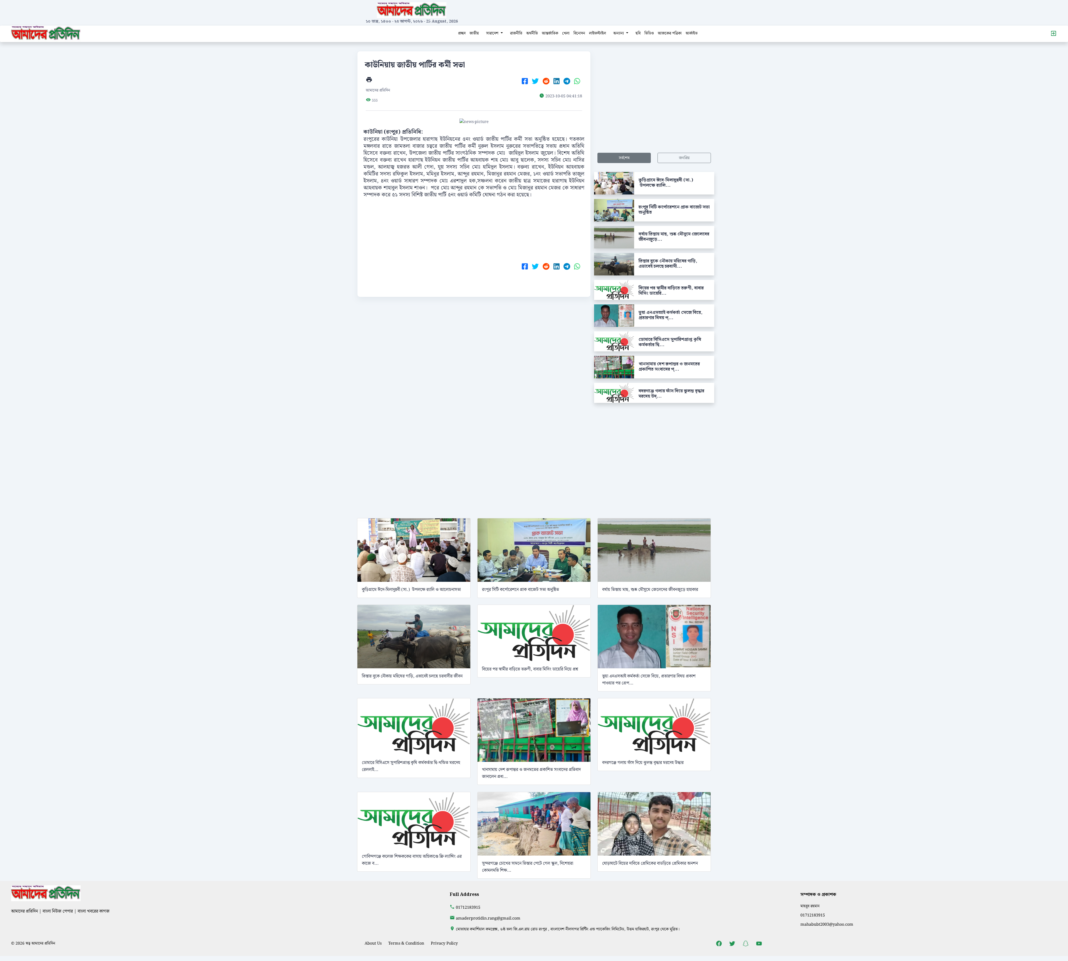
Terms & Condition (406, 943)
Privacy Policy (444, 943)
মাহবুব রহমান (810, 906)
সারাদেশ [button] (493, 33)
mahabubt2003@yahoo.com (826, 924)
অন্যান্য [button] (619, 33)
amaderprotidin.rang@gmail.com (488, 918)
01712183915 (468, 907)
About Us (373, 943)
